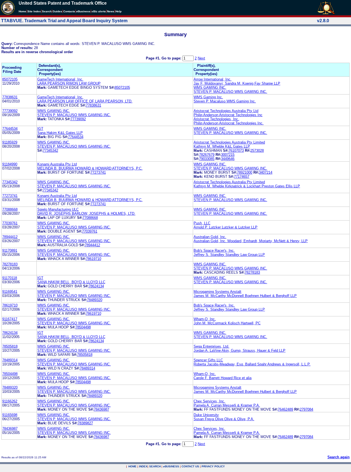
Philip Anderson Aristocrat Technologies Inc (228, 115)
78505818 (10, 346)
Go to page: (172, 58)
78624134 (96, 286)
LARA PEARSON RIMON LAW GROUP (69, 83)
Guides (57, 11)
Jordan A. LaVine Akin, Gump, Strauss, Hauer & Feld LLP (239, 350)
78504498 (83, 327)
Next (201, 58)
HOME (132, 466)
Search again (338, 457)
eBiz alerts (99, 11)
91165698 (9, 415)
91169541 (9, 292)
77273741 (98, 172)
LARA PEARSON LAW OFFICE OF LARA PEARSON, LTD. (84, 101)
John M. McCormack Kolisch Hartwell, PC (227, 323)
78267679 (206, 155)
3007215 (227, 155)
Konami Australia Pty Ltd (57, 164)
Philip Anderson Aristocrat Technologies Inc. (229, 123)
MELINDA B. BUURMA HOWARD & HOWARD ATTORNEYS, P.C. (90, 168)
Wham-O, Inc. (205, 319)
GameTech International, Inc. (60, 79)
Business (83, 11)
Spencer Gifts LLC (208, 360)
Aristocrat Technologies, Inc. (216, 119)
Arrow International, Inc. (212, 79)
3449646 (227, 159)
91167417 (9, 319)
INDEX (143, 466)
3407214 (265, 172)
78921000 (244, 172)
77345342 (50, 150)
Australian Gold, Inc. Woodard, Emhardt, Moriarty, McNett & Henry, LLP (251, 241)
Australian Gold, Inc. (210, 237)
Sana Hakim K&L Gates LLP (60, 133)
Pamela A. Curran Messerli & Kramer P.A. (227, 405)
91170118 (9, 278)
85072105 (10, 79)
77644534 (10, 129)
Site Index (34, 11)
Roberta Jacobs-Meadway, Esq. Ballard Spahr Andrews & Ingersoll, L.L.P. (252, 364)
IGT (40, 129)
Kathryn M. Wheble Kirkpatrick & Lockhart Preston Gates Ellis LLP (247, 186)
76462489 (285, 409)
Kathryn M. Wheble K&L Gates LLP (222, 146)
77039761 (10, 223)
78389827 (85, 423)
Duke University (206, 415)
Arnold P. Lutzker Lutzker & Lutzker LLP (225, 227)
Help (118, 11)
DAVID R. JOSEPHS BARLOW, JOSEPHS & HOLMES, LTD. (86, 213)
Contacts (69, 11)
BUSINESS (171, 466)
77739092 (10, 111)
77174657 (241, 177)
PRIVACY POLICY (213, 466)
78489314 (10, 360)
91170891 (9, 250)
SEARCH (155, 466)
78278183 (10, 264)
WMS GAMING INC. (210, 87)
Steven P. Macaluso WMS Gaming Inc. (225, 101)
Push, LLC (202, 223)
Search (47, 11)
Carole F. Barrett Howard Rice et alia (222, 378)
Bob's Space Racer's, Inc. (214, 250)
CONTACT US (190, 466)
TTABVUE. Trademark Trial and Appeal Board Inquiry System (64, 20)
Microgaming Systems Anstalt (217, 292)
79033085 (206, 159)
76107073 (236, 150)
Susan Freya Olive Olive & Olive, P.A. (224, 419)
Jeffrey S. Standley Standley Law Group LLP (229, 255)
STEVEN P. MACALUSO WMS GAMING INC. (230, 92)
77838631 (10, 97)
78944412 (10, 237)
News (110, 11)
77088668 (10, 209)
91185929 (9, 142)
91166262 (9, 401)
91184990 (9, 164)
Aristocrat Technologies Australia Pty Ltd (226, 111)
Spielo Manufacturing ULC (58, 209)
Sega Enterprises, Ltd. (211, 346)
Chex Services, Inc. (209, 401)
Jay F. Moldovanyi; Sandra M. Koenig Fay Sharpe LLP (237, 83)
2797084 (306, 409)
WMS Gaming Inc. (208, 97)
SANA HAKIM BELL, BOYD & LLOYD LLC (71, 282)
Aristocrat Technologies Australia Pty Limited (229, 142)
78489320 (94, 300)
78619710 (93, 259)
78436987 (101, 409)
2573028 (257, 150)
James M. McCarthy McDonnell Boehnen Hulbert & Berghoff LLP (245, 296)
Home (22, 11)
